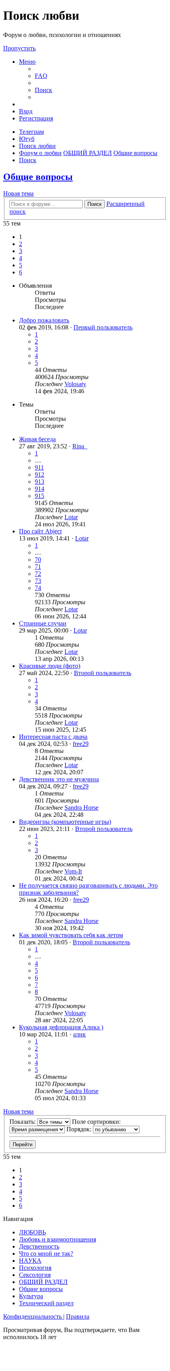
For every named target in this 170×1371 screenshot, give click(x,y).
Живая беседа (37, 439)
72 (38, 573)
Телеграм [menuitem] (31, 131)
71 (38, 566)
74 (38, 588)
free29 (81, 743)
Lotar (71, 517)
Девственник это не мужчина (59, 779)
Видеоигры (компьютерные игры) (65, 821)
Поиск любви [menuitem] (37, 145)
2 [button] (20, 244)
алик (79, 1034)
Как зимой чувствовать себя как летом (71, 935)
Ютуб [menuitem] (26, 138)
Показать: (23, 1121)
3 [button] (20, 251)
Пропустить (19, 48)
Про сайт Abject (40, 531)
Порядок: (79, 1129)
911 (39, 467)
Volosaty (75, 384)
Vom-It (73, 871)
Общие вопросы (38, 177)
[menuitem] (41, 75)
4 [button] (20, 258)
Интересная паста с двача (53, 736)
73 (38, 580)
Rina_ (79, 446)
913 (39, 481)
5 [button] (20, 265)
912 (39, 474)
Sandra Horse (81, 807)
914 (39, 488)
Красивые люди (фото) (49, 665)
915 (39, 495)
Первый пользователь (103, 327)
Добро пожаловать (44, 320)
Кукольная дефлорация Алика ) (61, 1027)
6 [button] (20, 272)
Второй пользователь (102, 673)
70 (38, 559)
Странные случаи (42, 623)
